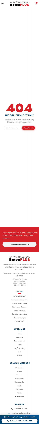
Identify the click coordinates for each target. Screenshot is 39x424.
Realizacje (19, 337)
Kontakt (19, 355)
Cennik (20, 334)
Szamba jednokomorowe (20, 300)
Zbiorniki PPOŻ (19, 321)
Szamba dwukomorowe (19, 303)
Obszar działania (19, 341)
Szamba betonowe (20, 296)
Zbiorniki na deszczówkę (20, 314)
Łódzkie (19, 386)
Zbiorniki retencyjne (19, 318)
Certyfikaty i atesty (19, 348)
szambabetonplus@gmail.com (21, 413)
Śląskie (19, 393)
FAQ (19, 352)
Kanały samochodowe (19, 307)
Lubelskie (19, 371)
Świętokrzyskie (19, 382)
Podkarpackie (19, 378)
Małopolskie (19, 389)
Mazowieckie (19, 368)
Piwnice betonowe (19, 310)
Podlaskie (19, 375)
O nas (20, 344)
